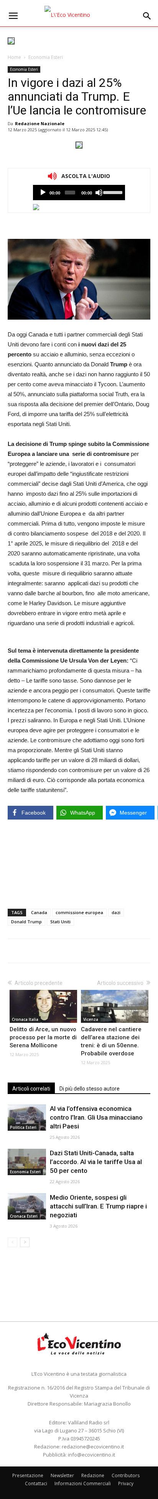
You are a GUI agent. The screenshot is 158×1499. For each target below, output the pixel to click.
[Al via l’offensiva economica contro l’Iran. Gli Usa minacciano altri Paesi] (27, 1117)
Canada (39, 912)
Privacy (125, 1483)
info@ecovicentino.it (91, 1454)
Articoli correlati (31, 1089)
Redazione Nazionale (39, 123)
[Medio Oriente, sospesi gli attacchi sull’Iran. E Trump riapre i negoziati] (27, 1206)
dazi (116, 912)
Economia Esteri (45, 57)
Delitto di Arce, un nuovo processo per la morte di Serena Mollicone (43, 1037)
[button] (147, 16)
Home (14, 57)
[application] (79, 192)
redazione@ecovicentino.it (93, 1446)
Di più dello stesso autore (89, 1089)
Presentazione (27, 1475)
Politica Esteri (23, 1127)
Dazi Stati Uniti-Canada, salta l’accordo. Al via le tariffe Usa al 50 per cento (96, 1161)
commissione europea (79, 912)
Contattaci (36, 1483)
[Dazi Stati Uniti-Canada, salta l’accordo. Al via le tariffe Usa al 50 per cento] (27, 1162)
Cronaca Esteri (24, 1216)
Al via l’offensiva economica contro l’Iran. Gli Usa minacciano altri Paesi (96, 1117)
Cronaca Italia (25, 1019)
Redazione (92, 1475)
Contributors (126, 1475)
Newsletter (62, 1475)
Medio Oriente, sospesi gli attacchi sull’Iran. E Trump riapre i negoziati (98, 1206)
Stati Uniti (60, 921)
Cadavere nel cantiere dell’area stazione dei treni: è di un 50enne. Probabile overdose (111, 1041)
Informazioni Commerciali (82, 1483)
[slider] (112, 192)
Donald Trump (26, 921)
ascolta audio (43, 192)
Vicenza (90, 1019)
